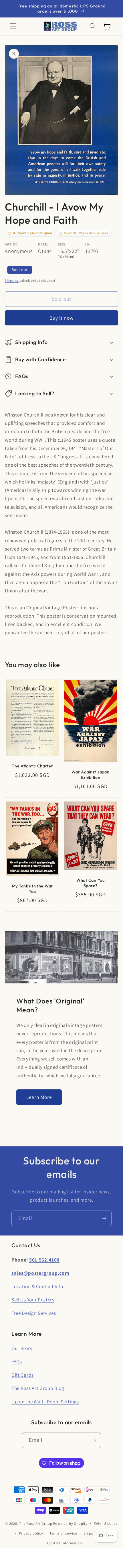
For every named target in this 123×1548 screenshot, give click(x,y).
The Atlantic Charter (32, 766)
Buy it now (61, 318)
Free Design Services (33, 1313)
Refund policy (106, 1523)
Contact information (64, 1543)
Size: (62, 244)
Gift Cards (22, 1375)
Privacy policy (31, 1533)
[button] (13, 26)
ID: (87, 244)
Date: (43, 244)
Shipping (12, 280)
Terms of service (63, 1533)
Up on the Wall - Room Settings (45, 1401)
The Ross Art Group (35, 1523)
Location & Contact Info (37, 1286)
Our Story (21, 1348)
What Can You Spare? (90, 883)
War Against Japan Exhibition (90, 774)
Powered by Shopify (70, 1523)
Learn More (39, 1097)
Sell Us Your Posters (32, 1299)
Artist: (12, 244)
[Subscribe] (104, 1218)
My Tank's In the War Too (32, 888)
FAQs (16, 1361)
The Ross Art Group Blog (37, 1388)
